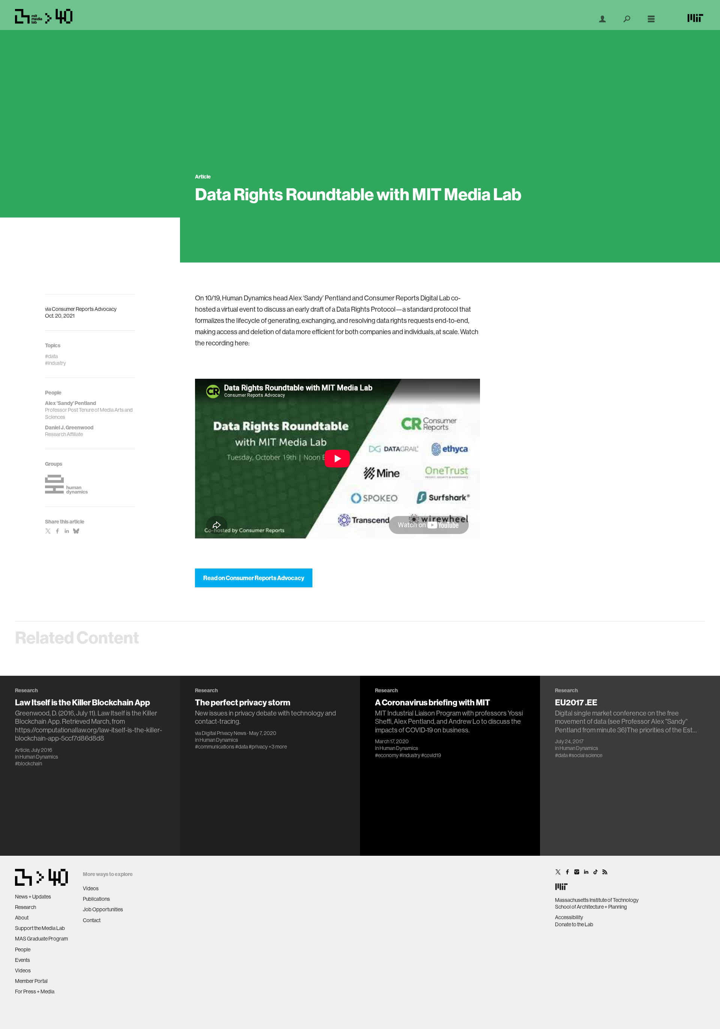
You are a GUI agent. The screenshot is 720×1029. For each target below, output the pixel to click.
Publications (96, 899)
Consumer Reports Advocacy (84, 309)
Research (25, 907)
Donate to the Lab (574, 924)
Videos (23, 970)
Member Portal (31, 981)
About (21, 917)
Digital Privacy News (224, 732)
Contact (91, 920)
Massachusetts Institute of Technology (597, 900)
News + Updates (33, 896)
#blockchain (28, 763)
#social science (585, 755)
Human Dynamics (39, 756)
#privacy (258, 746)
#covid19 (431, 755)
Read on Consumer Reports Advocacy (253, 578)
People (22, 949)
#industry (409, 755)
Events (22, 960)
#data (241, 746)
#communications (214, 746)
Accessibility (569, 917)
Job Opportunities (103, 909)
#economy (387, 755)
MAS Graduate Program (41, 938)
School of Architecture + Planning (591, 906)
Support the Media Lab (40, 928)
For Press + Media (34, 991)
